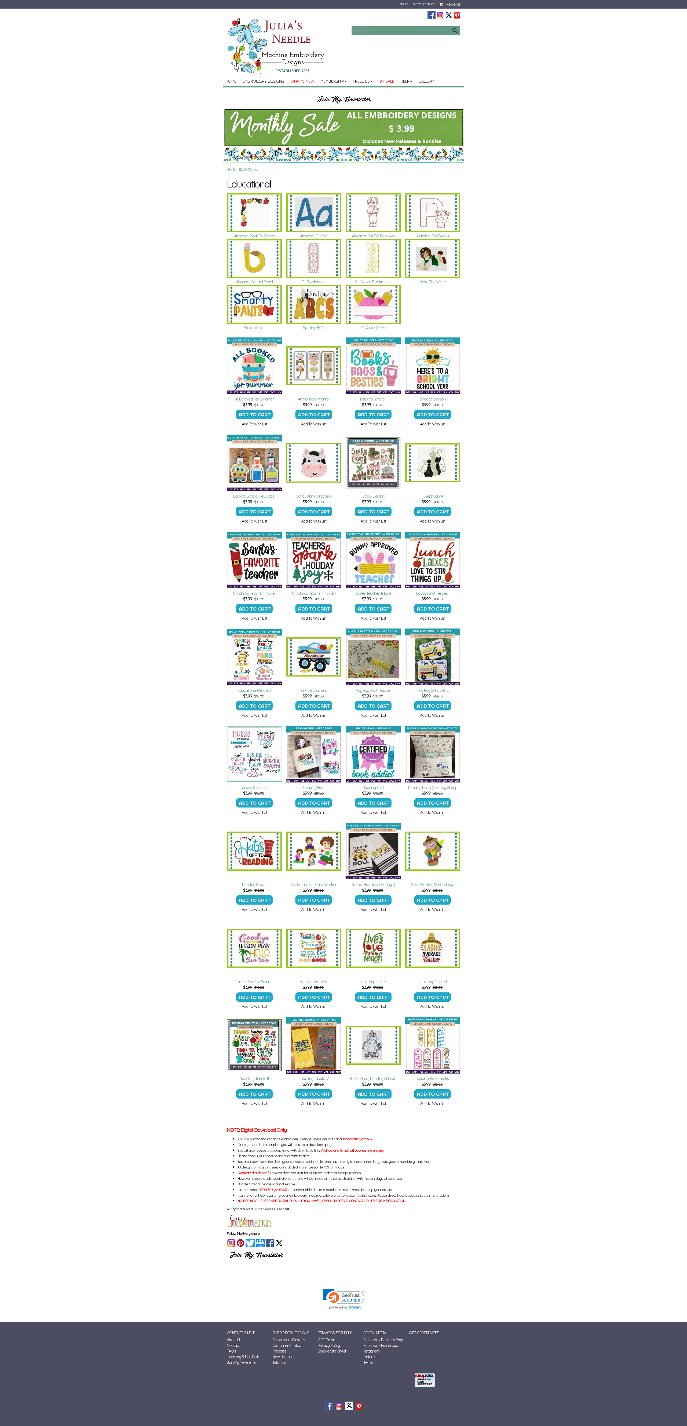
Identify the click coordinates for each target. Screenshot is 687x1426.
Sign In (404, 4)
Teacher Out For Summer (254, 981)
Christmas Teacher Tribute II (313, 593)
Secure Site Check (332, 1351)
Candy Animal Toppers (314, 496)
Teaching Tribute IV (314, 1078)
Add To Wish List (254, 424)
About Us (234, 1339)
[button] (343, 1299)
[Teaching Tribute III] (254, 1045)
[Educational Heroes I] (433, 560)
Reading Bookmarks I (432, 1078)
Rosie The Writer (432, 281)
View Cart (453, 4)
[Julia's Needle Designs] (277, 46)
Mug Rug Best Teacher (373, 690)
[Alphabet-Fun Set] (314, 212)
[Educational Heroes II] (254, 657)
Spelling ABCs (313, 327)
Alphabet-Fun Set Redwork (373, 235)
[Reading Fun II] (373, 754)
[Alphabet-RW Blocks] (433, 212)
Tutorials (279, 1362)
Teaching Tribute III (254, 1078)
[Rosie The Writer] (433, 258)
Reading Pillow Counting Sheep (432, 787)
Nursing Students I (254, 787)
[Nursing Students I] (254, 754)
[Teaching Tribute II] (433, 948)
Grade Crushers (314, 690)
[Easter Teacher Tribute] (373, 560)
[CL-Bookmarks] (314, 258)
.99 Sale (386, 81)
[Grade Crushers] (314, 657)
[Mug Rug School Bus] (433, 657)
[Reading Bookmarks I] (433, 1045)
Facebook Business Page (383, 1339)
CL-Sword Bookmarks (373, 281)
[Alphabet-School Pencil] (254, 258)
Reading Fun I (313, 787)
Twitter (368, 1362)
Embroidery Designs (263, 81)
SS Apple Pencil (373, 327)
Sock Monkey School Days (432, 884)
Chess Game (432, 496)
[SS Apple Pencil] (373, 304)
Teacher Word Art (313, 981)
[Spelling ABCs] (314, 304)
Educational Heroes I (432, 593)
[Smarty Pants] (254, 304)
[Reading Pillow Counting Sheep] (433, 754)
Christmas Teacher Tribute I (254, 593)
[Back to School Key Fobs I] (254, 463)
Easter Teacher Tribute (373, 593)
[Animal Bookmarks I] (314, 365)
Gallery (426, 81)
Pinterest (370, 1356)
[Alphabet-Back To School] (254, 212)
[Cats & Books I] (373, 463)
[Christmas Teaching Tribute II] (314, 560)
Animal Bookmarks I (314, 399)
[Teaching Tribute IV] (314, 1045)
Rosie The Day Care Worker (314, 884)
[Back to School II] (433, 365)
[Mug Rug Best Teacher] (373, 657)
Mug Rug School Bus (432, 690)
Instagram (371, 1351)
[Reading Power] (254, 851)
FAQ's (231, 1351)
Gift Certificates (424, 1332)
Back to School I (373, 399)
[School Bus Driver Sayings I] (373, 851)
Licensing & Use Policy (244, 1356)
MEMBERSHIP (332, 81)
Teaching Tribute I (373, 981)
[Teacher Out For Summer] (254, 948)
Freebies (361, 81)
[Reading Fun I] (314, 754)
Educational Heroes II (254, 690)
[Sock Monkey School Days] (433, 851)
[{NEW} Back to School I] (373, 365)
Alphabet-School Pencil (254, 281)
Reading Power (254, 884)
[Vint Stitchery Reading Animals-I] (373, 1045)
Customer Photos (286, 1345)
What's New (302, 81)
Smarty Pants (254, 327)
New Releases (283, 1356)
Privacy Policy (329, 1345)
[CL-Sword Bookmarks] (373, 258)
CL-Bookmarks (313, 281)
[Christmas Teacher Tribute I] (254, 560)
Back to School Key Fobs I (254, 496)
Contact (233, 1345)
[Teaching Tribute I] (373, 948)
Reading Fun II (373, 787)
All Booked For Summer (254, 399)
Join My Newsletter (242, 1362)
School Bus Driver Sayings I (373, 884)
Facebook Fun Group (380, 1345)
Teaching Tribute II (433, 981)
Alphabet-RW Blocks (432, 235)
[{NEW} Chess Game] (433, 463)
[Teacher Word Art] (314, 948)
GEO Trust (326, 1339)
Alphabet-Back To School (254, 235)
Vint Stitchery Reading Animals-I (373, 1078)
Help (405, 81)
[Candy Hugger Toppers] (314, 463)
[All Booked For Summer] (254, 365)
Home (230, 81)
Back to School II (432, 399)
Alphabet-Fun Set (313, 235)
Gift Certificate (424, 4)
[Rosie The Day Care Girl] (314, 851)
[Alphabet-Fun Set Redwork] (373, 212)
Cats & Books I (373, 496)
